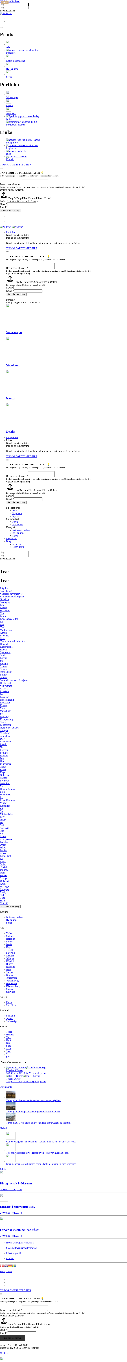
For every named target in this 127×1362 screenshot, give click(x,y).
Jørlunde (4, 870)
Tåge (2, 897)
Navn (3, 204)
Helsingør (5, 610)
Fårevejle (4, 635)
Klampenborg (6, 719)
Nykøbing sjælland (9, 727)
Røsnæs (4, 750)
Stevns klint (5, 672)
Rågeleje (4, 588)
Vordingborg (6, 630)
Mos (2, 786)
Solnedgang (6, 591)
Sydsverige (11, 1021)
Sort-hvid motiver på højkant (14, 680)
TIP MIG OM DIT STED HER (15, 164)
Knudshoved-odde (9, 619)
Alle (14, 510)
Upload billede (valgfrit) (12, 190)
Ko (1, 858)
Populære (17, 513)
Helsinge (4, 886)
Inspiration (11, 538)
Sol (1, 713)
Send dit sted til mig (10, 210)
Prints (3, 1169)
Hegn (2, 900)
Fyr (1, 797)
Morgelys (4, 889)
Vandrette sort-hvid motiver (13, 641)
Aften (3, 883)
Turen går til (18, 547)
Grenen (3, 677)
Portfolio (10, 232)
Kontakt (10, 1258)
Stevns (3, 669)
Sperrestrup (5, 652)
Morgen (4, 730)
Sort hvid (4, 828)
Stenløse (4, 755)
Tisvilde (4, 867)
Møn (2, 708)
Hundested (5, 794)
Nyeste (15, 516)
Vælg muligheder (37, 1073)
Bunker (3, 850)
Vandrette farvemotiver (11, 593)
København (5, 741)
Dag (2, 822)
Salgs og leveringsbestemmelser (21, 1248)
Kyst (8, 1040)
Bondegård (5, 856)
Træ (2, 831)
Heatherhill (5, 683)
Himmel (4, 644)
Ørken (3, 844)
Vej (1, 833)
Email (4, 207)
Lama (3, 861)
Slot (2, 613)
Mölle (9, 944)
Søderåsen (5, 783)
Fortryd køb (6, 1271)
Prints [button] (9, 440)
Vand (2, 627)
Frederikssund (7, 699)
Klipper (3, 705)
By (1, 694)
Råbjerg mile (6, 646)
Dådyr (3, 847)
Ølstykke (4, 599)
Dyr (2, 758)
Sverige (3, 878)
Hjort (2, 761)
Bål (1, 808)
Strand (3, 722)
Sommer (4, 752)
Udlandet (4, 881)
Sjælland (10, 1015)
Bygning (4, 697)
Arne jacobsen (7, 839)
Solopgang (5, 602)
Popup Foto (12, 437)
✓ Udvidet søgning (10, 906)
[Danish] (2, 1265)
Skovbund (5, 733)
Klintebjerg (5, 725)
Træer (3, 766)
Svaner (3, 666)
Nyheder (16, 544)
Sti (1, 660)
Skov (2, 638)
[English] (6, 1265)
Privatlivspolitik (14, 1253)
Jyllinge (4, 663)
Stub (2, 895)
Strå (2, 825)
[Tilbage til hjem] (6, 13)
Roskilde (4, 691)
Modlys (3, 892)
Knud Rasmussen (8, 800)
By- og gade (18, 533)
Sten (2, 624)
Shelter (3, 778)
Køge (2, 772)
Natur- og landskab (21, 530)
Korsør (3, 607)
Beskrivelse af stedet (11, 184)
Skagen (3, 649)
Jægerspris (5, 702)
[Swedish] (14, 1265)
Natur (3, 819)
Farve (15, 521)
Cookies (4, 1353)
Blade (3, 769)
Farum (3, 616)
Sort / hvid (17, 524)
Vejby (9, 933)
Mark (2, 872)
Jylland (9, 1018)
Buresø (3, 658)
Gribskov (4, 775)
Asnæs (3, 632)
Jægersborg (5, 764)
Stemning (4, 716)
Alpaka (3, 853)
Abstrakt (4, 688)
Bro (2, 605)
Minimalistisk (6, 814)
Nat (2, 747)
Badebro (4, 842)
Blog (8, 541)
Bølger (3, 674)
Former (3, 875)
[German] (10, 1265)
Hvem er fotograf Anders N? (20, 1242)
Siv (1, 811)
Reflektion (5, 805)
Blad (2, 791)
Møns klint (5, 711)
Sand (2, 655)
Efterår (3, 744)
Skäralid (4, 903)
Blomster (4, 780)
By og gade (12, 920)
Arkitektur (5, 736)
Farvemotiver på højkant (12, 596)
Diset (2, 738)
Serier (15, 535)
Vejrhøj (3, 803)
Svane (3, 836)
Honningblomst (7, 789)
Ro (1, 621)
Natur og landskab (15, 917)
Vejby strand (6, 685)
